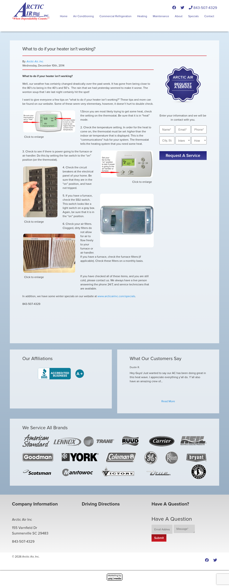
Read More (168, 401)
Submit (159, 538)
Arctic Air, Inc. (35, 61)
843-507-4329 (205, 8)
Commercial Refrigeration (115, 16)
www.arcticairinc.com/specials (116, 296)
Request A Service (183, 155)
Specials (193, 16)
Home (63, 16)
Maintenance (161, 16)
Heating (142, 16)
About (178, 16)
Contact (209, 16)
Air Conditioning (83, 16)
